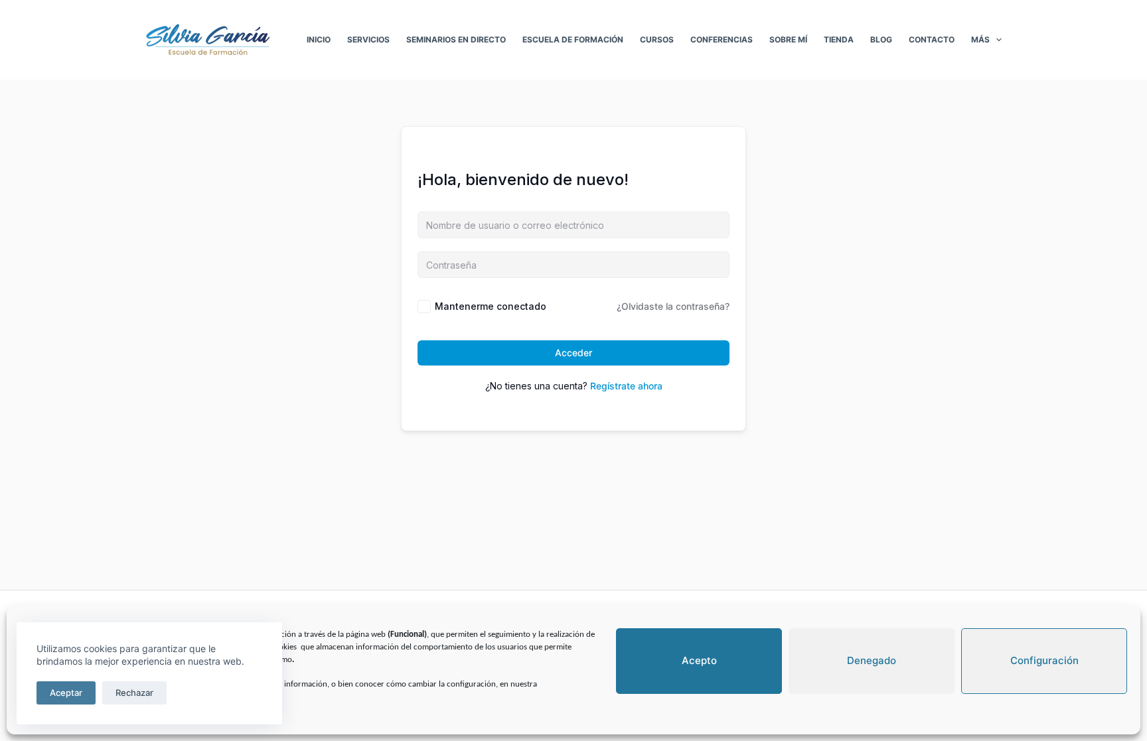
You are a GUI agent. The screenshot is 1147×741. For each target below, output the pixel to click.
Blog (881, 39)
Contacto (932, 39)
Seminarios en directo (456, 39)
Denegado (871, 660)
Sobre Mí (788, 39)
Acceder (573, 352)
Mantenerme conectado (490, 306)
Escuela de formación (572, 39)
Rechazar (134, 692)
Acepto (699, 660)
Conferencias (721, 39)
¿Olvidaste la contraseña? (673, 306)
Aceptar (66, 692)
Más (980, 39)
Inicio (319, 39)
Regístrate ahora (626, 385)
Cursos (657, 39)
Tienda (839, 39)
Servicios (368, 39)
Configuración (1044, 660)
